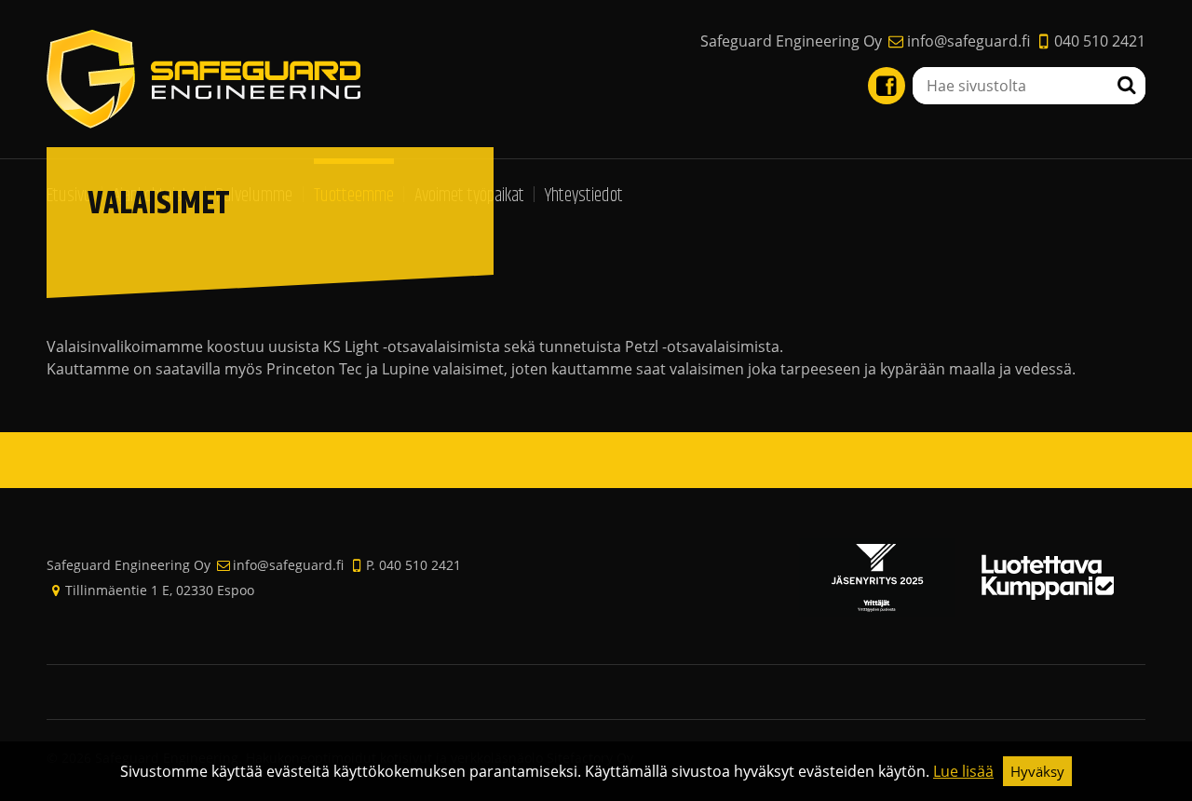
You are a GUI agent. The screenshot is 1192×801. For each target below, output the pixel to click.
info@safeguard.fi (968, 41)
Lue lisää (963, 771)
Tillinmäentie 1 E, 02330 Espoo (159, 590)
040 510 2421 (1099, 41)
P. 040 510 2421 (413, 565)
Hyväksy (1037, 771)
